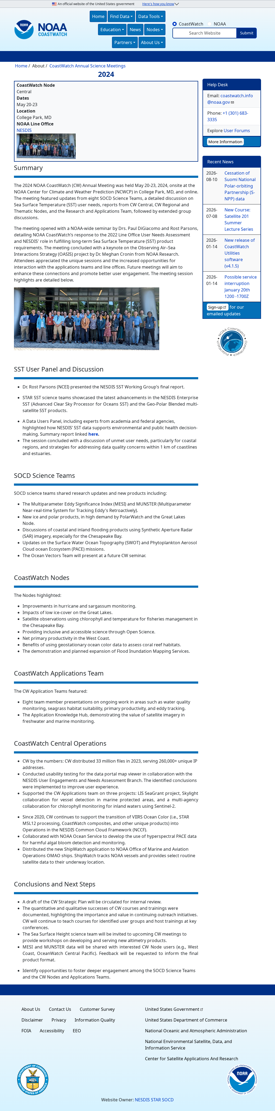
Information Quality (95, 1020)
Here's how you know (158, 4)
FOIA (26, 1031)
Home (98, 16)
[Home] (42, 29)
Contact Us (60, 1009)
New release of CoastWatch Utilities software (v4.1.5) (240, 253)
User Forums (237, 131)
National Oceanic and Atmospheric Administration (196, 1031)
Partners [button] (123, 42)
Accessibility (52, 1031)
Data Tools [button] (149, 16)
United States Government (172, 1009)
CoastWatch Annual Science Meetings (87, 66)
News (135, 30)
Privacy (59, 1020)
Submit (246, 32)
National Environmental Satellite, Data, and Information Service (188, 1044)
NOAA (220, 24)
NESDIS (24, 130)
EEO (77, 1031)
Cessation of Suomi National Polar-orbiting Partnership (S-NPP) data (240, 186)
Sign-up (215, 307)
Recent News (220, 162)
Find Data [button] (119, 16)
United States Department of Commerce (186, 1020)
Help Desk (217, 85)
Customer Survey (97, 1009)
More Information (225, 141)
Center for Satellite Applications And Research (191, 1059)
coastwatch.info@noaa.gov (230, 99)
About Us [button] (150, 42)
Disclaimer (32, 1020)
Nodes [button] (153, 30)
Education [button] (110, 30)
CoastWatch (191, 24)
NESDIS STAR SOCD (154, 1100)
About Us (30, 1009)
